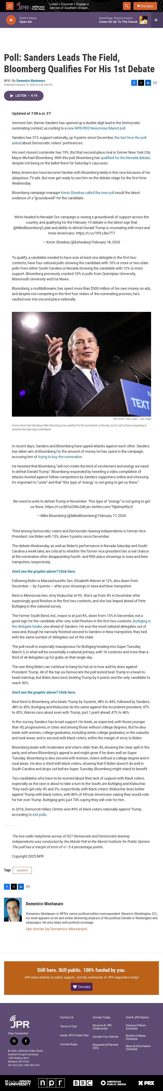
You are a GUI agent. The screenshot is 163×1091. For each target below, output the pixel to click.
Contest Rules (69, 1044)
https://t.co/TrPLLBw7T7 (95, 233)
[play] (11, 20)
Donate (147, 6)
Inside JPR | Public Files (74, 1035)
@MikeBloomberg (27, 228)
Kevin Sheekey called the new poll (87, 193)
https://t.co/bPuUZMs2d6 (65, 507)
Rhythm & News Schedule (136, 1037)
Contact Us (67, 1017)
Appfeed (22, 870)
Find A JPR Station (137, 1017)
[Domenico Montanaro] (13, 910)
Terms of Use (68, 1026)
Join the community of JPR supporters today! (107, 977)
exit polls (39, 814)
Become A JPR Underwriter (102, 1027)
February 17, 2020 (112, 516)
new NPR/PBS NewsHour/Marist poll (96, 128)
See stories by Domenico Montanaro (56, 928)
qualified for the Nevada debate (125, 158)
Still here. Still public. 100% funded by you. (81, 970)
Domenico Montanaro (30, 81)
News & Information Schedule (138, 1048)
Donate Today (101, 1017)
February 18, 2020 (106, 242)
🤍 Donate (81, 986)
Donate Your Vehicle (105, 1036)
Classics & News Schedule (136, 1027)
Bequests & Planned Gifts (105, 1046)
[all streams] (157, 20)
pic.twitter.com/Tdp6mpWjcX (109, 507)
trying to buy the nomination (60, 457)
